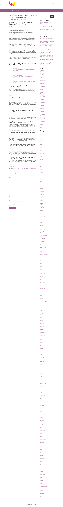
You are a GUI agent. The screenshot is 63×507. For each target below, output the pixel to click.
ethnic (41, 257)
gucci (41, 289)
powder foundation (23, 169)
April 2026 (42, 76)
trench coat (42, 462)
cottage (41, 223)
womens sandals (43, 492)
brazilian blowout (43, 182)
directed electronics (43, 236)
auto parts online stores (44, 160)
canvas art (42, 191)
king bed (41, 333)
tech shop (41, 453)
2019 (41, 134)
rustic (41, 415)
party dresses (42, 390)
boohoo (41, 179)
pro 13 (41, 402)
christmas (41, 200)
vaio (41, 470)
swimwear (42, 451)
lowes (41, 349)
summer (41, 448)
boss (41, 181)
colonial (41, 210)
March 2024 (42, 112)
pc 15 (41, 393)
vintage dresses (42, 475)
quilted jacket (42, 404)
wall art (41, 478)
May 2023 (41, 127)
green (41, 285)
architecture (42, 151)
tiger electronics (42, 458)
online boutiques (43, 383)
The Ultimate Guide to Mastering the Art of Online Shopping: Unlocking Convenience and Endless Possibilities (46, 58)
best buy (41, 168)
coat (41, 209)
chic (41, 198)
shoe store (42, 423)
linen (41, 346)
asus (41, 156)
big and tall (42, 171)
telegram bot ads (43, 44)
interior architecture (43, 322)
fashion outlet (42, 264)
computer (41, 213)
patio (41, 392)
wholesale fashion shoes (44, 486)
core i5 (41, 217)
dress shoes (42, 241)
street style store (43, 445)
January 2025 (42, 98)
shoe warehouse (43, 426)
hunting (41, 313)
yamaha (41, 496)
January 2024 (42, 115)
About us (11, 10)
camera (41, 188)
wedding (41, 483)
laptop (41, 341)
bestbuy (41, 169)
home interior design (43, 301)
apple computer (42, 150)
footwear (41, 270)
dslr (40, 244)
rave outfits (42, 407)
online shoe (42, 385)
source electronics (43, 439)
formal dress (42, 272)
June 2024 (42, 108)
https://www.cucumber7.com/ (45, 38)
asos (41, 154)
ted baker (41, 455)
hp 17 (41, 310)
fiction (41, 267)
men (41, 367)
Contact (17, 10)
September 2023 (43, 121)
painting (41, 386)
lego (41, 344)
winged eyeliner (31, 169)
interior (41, 320)
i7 (40, 316)
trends (41, 464)
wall (41, 477)
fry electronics (42, 278)
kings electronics (43, 336)
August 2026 (42, 70)
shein (41, 421)
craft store (41, 225)
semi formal (42, 420)
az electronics (42, 163)
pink (41, 398)
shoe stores (42, 424)
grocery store (42, 286)
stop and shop (42, 443)
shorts (41, 433)
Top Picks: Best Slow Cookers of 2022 (46, 25)
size (41, 434)
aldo (41, 144)
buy (40, 185)
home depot (42, 300)
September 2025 (43, 86)
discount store (42, 238)
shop (41, 429)
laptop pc (41, 342)
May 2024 (41, 109)
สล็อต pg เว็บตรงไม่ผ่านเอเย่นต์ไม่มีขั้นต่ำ (46, 55)
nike (41, 379)
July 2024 (41, 106)
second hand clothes (43, 418)
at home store (42, 157)
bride (41, 184)
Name (10, 187)
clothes (41, 203)
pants (41, 388)
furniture (41, 280)
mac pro (41, 352)
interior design (42, 323)
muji (41, 374)
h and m (41, 291)
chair (41, 197)
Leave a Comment (23, 19)
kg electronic (42, 332)
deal (41, 228)
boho (41, 178)
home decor (42, 298)
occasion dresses (43, 382)
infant (41, 317)
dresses (41, 242)
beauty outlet (42, 165)
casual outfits (42, 195)
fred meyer (42, 276)
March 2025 (42, 95)
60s (40, 135)
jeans (41, 330)
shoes (41, 427)
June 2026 (42, 73)
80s (40, 138)
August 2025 (42, 87)
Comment (11, 177)
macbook (41, 354)
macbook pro (42, 355)
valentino (41, 471)
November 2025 (43, 83)
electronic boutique (43, 247)
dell (40, 232)
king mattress (42, 335)
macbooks (42, 361)
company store (42, 212)
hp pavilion (42, 311)
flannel (41, 269)
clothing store (42, 206)
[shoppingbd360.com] (12, 5)
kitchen (41, 338)
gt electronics (42, 288)
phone (41, 396)
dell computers (42, 234)
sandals (41, 417)
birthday (41, 173)
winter (41, 489)
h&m (41, 292)
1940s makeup (21, 168)
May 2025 (41, 92)
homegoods (42, 304)
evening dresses (43, 258)
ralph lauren (42, 405)
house (41, 305)
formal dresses (42, 273)
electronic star (42, 248)
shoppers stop (42, 430)
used (41, 468)
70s (40, 137)
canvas (41, 190)
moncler (41, 371)
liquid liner (34, 168)
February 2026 (42, 79)
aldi (40, 143)
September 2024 (43, 104)
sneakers (41, 436)
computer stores (42, 216)
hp (40, 307)
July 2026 (41, 71)
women (41, 490)
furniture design (42, 282)
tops (41, 459)
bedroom (41, 166)
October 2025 (42, 84)
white (41, 484)
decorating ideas (43, 231)
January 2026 (42, 80)
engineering (42, 256)
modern (41, 370)
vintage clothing (42, 474)
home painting (42, 302)
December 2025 (43, 82)
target (41, 452)
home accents (42, 297)
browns (25, 168)
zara (41, 497)
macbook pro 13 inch (43, 358)
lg (40, 345)
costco (41, 222)
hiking (41, 294)
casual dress (42, 194)
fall (40, 260)
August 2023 (42, 123)
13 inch (41, 132)
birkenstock (42, 172)
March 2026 (42, 77)
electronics (42, 251)
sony (41, 437)
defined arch (28, 168)
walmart (41, 480)
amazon (41, 147)
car (40, 192)
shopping (41, 431)
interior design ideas (43, 326)
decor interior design (43, 229)
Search (41, 14)
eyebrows (31, 168)
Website (10, 196)
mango (41, 363)
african (41, 141)
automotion (42, 162)
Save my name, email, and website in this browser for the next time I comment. (21, 201)
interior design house (43, 324)
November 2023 (43, 118)
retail (41, 408)
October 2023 (42, 120)
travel (41, 461)
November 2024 (43, 101)
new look (41, 377)
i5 (40, 314)
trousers (41, 465)
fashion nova (42, 263)
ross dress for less (43, 412)
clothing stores (42, 207)
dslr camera (42, 245)
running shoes (42, 414)
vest (41, 473)
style (41, 446)
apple (41, 149)
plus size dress (42, 399)
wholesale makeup (43, 487)
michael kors (42, 368)
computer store (42, 214)
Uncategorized (14, 168)
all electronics (42, 146)
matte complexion (11, 169)
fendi (41, 266)
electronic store (42, 250)
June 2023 (42, 126)
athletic (41, 159)
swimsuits (41, 449)
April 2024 (42, 111)
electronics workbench (44, 253)
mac (41, 351)
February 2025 (42, 96)
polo (41, 401)
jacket (41, 327)
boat (41, 176)
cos (40, 220)
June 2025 (42, 90)
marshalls (41, 364)
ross (41, 411)
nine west (41, 380)
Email (10, 192)
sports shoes (42, 442)
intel (41, 319)
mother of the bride (43, 373)
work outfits (42, 495)
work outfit (42, 493)
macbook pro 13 (43, 357)
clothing (41, 204)
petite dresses (42, 395)
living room (42, 348)
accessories (42, 140)
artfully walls (42, 153)
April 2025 (42, 93)
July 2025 (41, 89)
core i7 (41, 219)
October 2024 (42, 102)
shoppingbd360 (42, 49)
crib (40, 226)
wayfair (41, 481)
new (41, 376)
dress (41, 239)
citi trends (41, 201)
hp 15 (41, 308)
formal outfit (42, 275)
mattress (41, 366)
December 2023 (43, 117)
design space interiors (43, 235)
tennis (41, 456)
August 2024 (42, 105)
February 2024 (42, 114)
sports (41, 440)
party (41, 389)
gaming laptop (42, 283)
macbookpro (42, 360)
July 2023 (41, 124)
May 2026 (41, 74)
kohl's (41, 339)
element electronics (43, 254)
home (41, 295)
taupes (27, 169)
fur (40, 279)
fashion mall (42, 261)
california (41, 187)
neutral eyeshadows (17, 169)
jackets (41, 329)
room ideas (42, 410)
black (41, 175)
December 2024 (43, 99)
